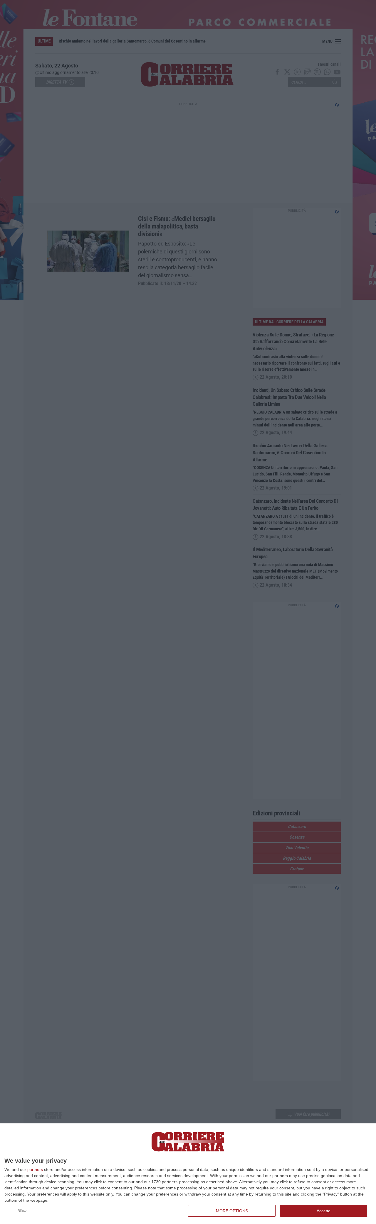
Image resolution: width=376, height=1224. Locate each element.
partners (35, 1169)
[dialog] (188, 1174)
